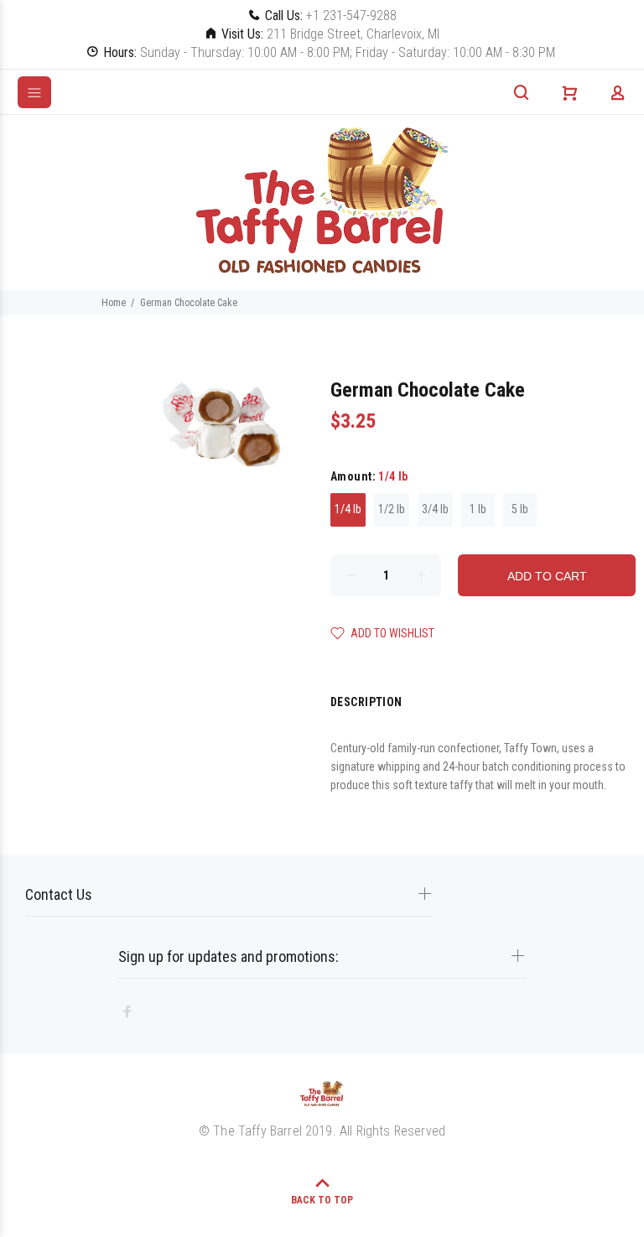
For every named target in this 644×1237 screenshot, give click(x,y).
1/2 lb (391, 509)
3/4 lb (435, 509)
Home (113, 303)
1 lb (478, 509)
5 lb (520, 509)
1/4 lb (348, 509)
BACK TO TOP (322, 1200)
